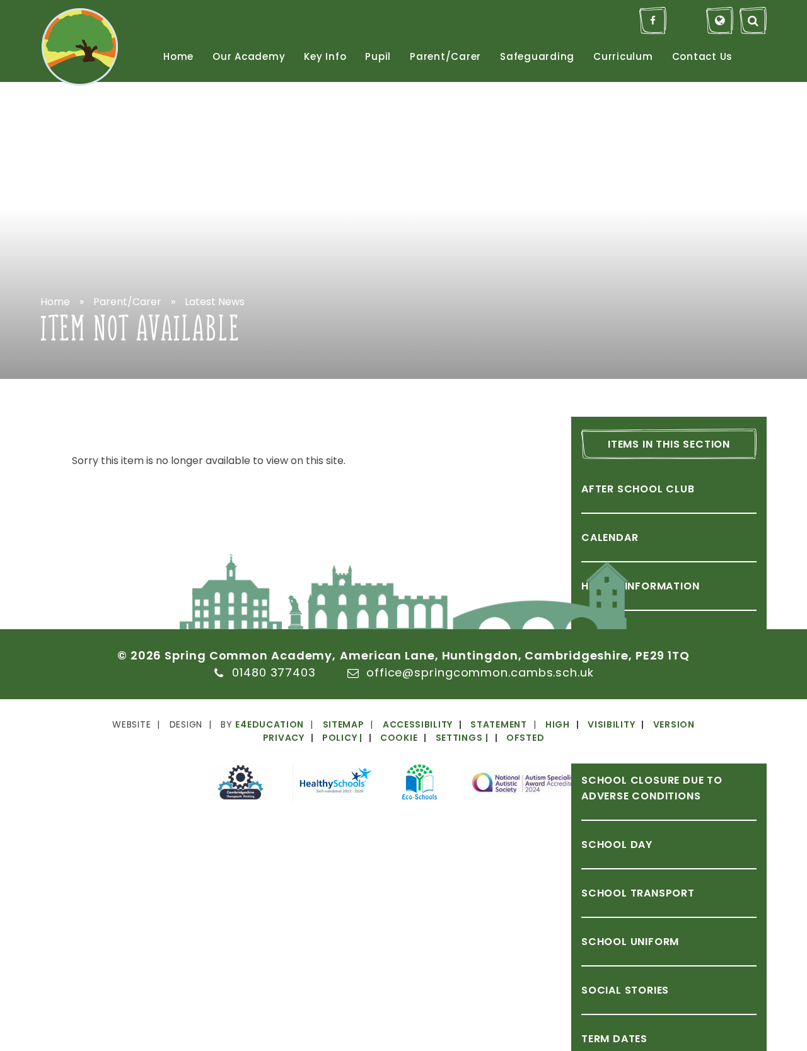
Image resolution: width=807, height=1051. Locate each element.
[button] (419, 737)
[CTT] (240, 785)
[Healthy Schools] (335, 785)
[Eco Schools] (419, 784)
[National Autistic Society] (527, 785)
